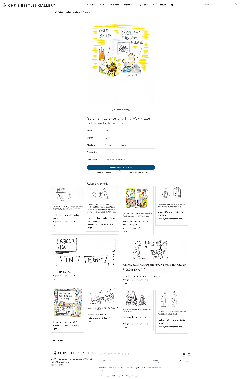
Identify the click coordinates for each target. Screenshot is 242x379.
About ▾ (91, 4)
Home (53, 11)
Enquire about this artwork (121, 167)
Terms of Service (157, 367)
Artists (60, 11)
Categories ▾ (142, 4)
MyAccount (159, 4)
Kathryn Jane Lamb (73, 11)
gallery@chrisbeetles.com (61, 361)
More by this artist (104, 172)
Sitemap (134, 376)
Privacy (128, 376)
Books (102, 4)
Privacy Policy (143, 367)
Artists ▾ (128, 4)
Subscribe (154, 360)
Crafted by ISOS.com (184, 360)
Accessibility (121, 376)
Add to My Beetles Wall (138, 172)
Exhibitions (114, 4)
